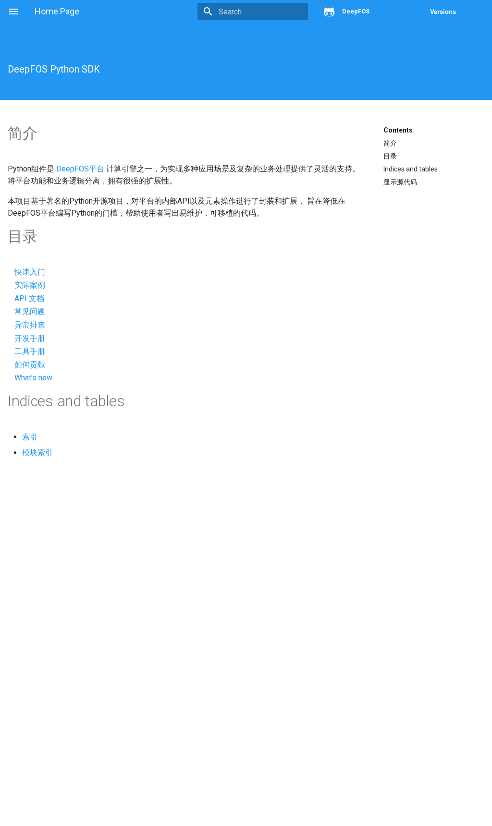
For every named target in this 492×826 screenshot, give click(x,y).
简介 (390, 143)
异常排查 (29, 324)
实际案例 (29, 285)
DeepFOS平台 (80, 168)
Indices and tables (410, 169)
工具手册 (29, 351)
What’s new (33, 377)
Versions (443, 11)
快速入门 (29, 272)
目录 (390, 156)
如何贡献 (29, 364)
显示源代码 (400, 182)
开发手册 (29, 338)
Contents (398, 130)
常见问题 (29, 311)
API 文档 (29, 298)
